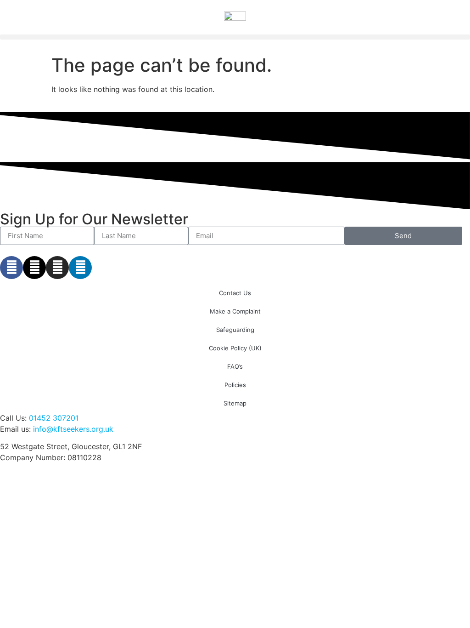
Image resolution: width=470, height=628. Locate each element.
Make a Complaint (235, 311)
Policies (235, 384)
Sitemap (235, 403)
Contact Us (235, 293)
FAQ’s (235, 366)
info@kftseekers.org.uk (73, 429)
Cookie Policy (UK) (235, 348)
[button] (235, 37)
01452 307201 (53, 417)
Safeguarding (235, 329)
